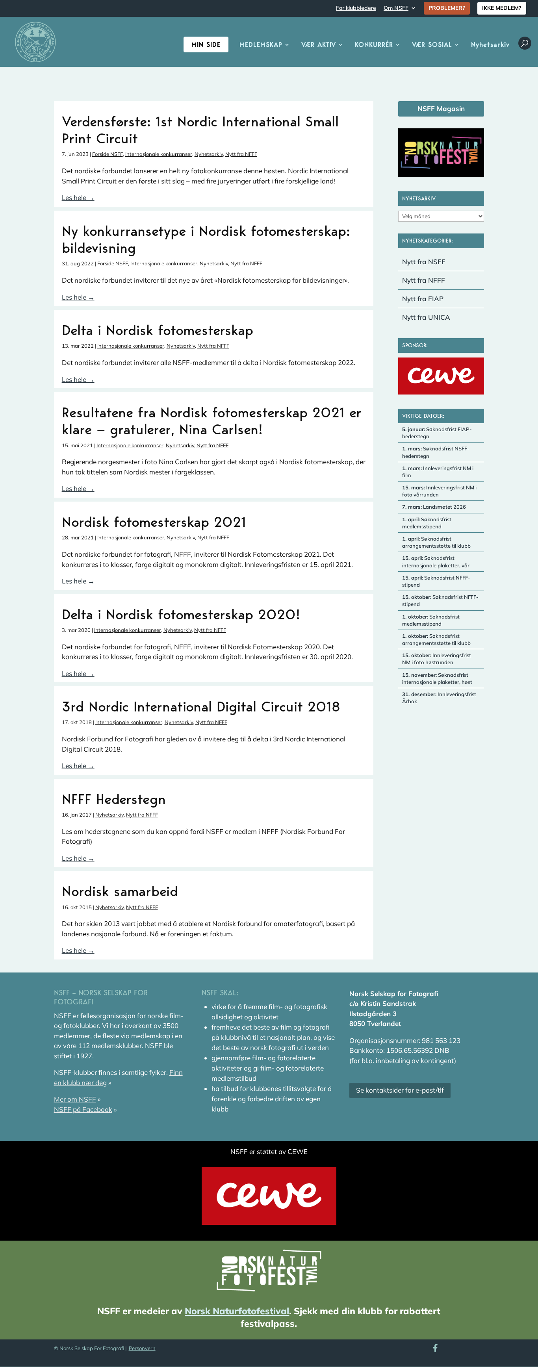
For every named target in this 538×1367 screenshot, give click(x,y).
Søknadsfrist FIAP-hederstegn (437, 432)
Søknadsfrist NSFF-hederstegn (435, 452)
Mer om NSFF (75, 1099)
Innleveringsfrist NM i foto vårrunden (439, 491)
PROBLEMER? (447, 7)
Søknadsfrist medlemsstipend (426, 523)
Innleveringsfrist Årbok (439, 697)
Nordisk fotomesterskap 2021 (154, 521)
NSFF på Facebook (83, 1109)
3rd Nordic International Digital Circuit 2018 (201, 706)
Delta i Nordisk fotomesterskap (157, 330)
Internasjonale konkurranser (158, 154)
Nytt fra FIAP (422, 299)
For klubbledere (356, 8)
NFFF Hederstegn (114, 799)
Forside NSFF (107, 154)
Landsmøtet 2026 (434, 507)
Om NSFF (396, 8)
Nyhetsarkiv (490, 45)
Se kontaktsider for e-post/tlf (400, 1090)
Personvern (142, 1348)
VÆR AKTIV (318, 45)
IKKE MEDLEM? (501, 7)
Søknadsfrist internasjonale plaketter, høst (437, 678)
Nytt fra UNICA (426, 317)
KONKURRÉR (374, 45)
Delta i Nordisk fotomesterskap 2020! (181, 614)
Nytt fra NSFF (423, 261)
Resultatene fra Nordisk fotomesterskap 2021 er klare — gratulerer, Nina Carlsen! (212, 421)
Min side (206, 44)
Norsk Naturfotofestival (237, 1311)
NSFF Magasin (441, 108)
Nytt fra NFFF (241, 154)
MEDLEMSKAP (260, 45)
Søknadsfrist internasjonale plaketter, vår (435, 561)
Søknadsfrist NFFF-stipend (436, 581)
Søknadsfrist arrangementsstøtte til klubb (436, 542)
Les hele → (78, 197)
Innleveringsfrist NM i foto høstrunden (436, 658)
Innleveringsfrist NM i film (437, 471)
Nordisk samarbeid (120, 891)
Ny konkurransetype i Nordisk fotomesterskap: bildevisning (206, 239)
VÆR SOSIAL (432, 45)
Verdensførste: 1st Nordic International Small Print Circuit (200, 130)
